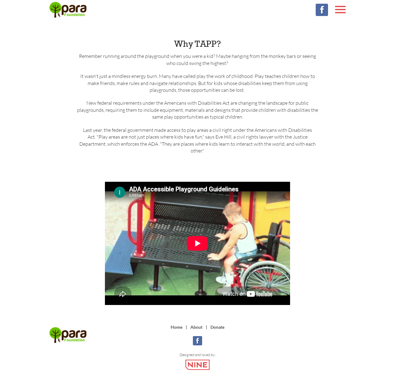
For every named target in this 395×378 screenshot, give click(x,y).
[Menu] (340, 8)
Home (176, 327)
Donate (217, 327)
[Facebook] (322, 10)
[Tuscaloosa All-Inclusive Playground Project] (67, 10)
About (196, 327)
